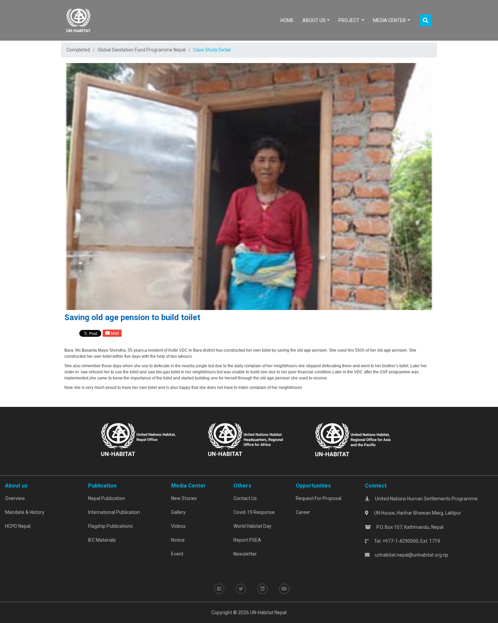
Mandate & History (24, 512)
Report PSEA (247, 540)
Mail (114, 333)
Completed (78, 50)
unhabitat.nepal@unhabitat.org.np (411, 555)
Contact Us (245, 498)
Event (177, 554)
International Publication (114, 512)
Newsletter (245, 554)
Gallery (178, 512)
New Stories (184, 498)
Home (288, 20)
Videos (178, 526)
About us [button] (314, 20)
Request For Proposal (318, 498)
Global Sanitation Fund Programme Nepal (142, 50)
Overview (15, 498)
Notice (178, 540)
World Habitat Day (252, 526)
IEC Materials (102, 540)
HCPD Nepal (17, 526)
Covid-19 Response (254, 512)
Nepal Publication (106, 498)
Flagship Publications (110, 526)
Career (303, 512)
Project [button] (349, 20)
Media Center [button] (389, 20)
